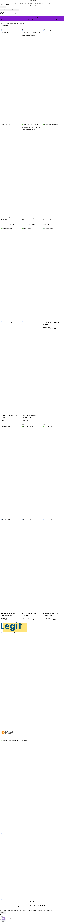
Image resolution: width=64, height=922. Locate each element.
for (31, 17)
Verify (42, 17)
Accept (3, 912)
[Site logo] (32, 19)
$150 (38, 17)
